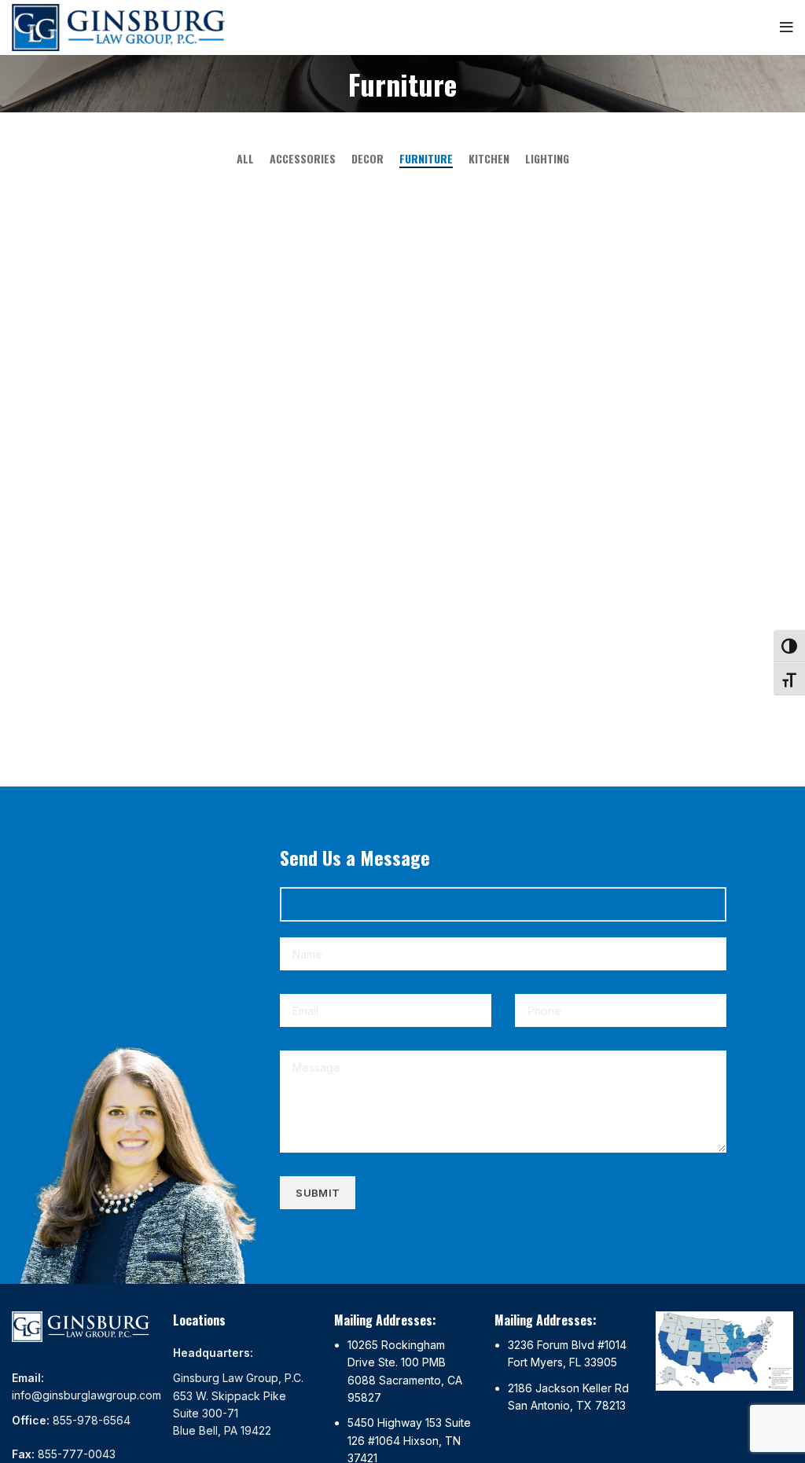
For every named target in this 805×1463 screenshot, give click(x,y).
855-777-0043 (77, 1454)
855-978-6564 (91, 1420)
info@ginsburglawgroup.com (86, 1395)
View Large (244, 194)
